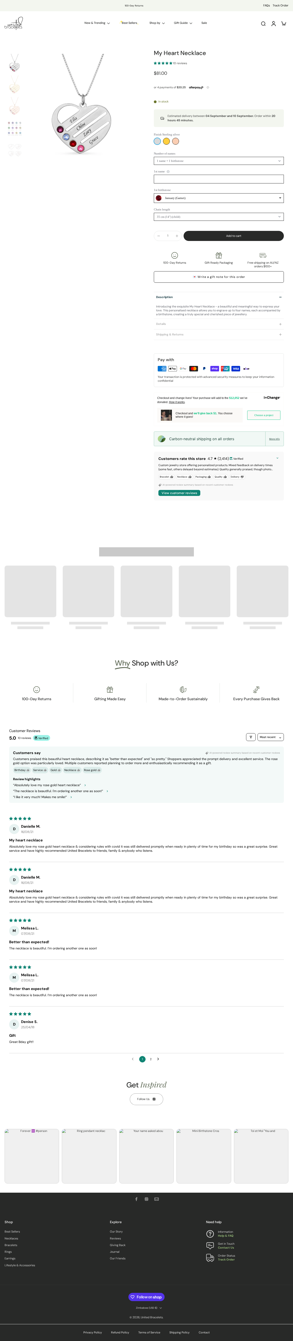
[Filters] (251, 737)
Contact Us (226, 1248)
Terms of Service (149, 1332)
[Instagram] (146, 1199)
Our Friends (117, 1259)
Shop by (154, 23)
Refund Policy (120, 1332)
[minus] (158, 235)
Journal (114, 1252)
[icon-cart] (283, 23)
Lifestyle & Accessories (20, 1265)
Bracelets (11, 1245)
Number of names (164, 153)
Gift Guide (181, 23)
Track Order (280, 5)
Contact (204, 1332)
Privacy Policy (92, 1332)
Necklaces (11, 1238)
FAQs (266, 5)
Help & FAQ (225, 1236)
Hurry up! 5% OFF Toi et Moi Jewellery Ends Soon (119, 5)
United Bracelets (152, 1317)
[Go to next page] (159, 1059)
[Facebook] (136, 1199)
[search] (263, 23)
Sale (204, 23)
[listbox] (219, 198)
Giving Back (117, 1245)
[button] (163, 63)
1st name (159, 171)
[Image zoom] (83, 110)
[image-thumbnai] (15, 64)
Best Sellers (12, 1232)
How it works (177, 402)
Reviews (115, 1238)
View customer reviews (179, 493)
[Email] (157, 1199)
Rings (8, 1252)
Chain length (162, 209)
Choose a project (263, 415)
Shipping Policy (179, 1332)
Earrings (10, 1259)
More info (274, 438)
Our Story (116, 1232)
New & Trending (94, 23)
